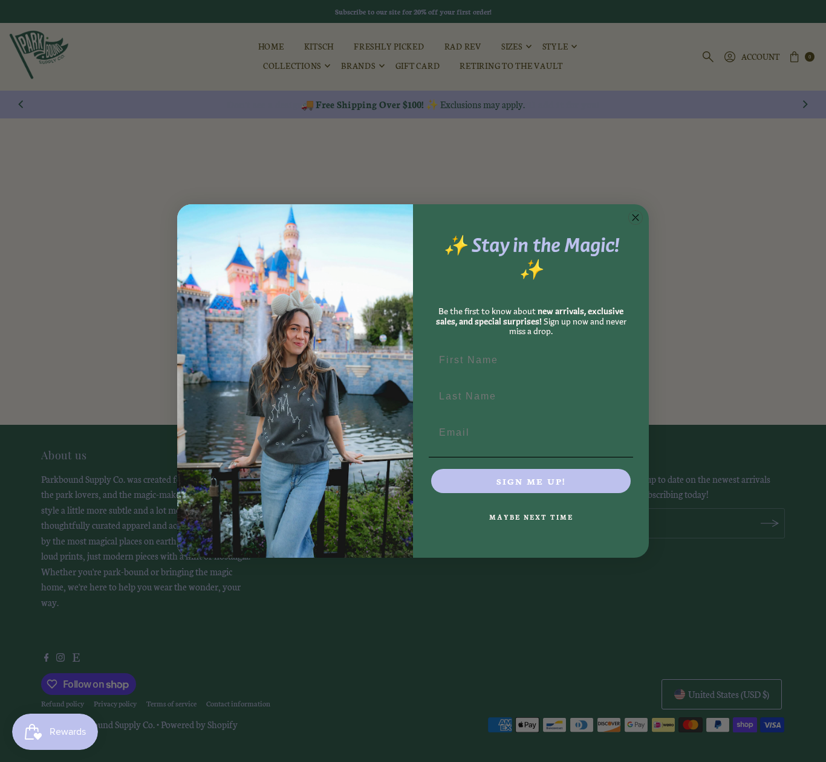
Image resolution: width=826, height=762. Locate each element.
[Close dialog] (635, 217)
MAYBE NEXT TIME (531, 516)
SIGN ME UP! (530, 481)
